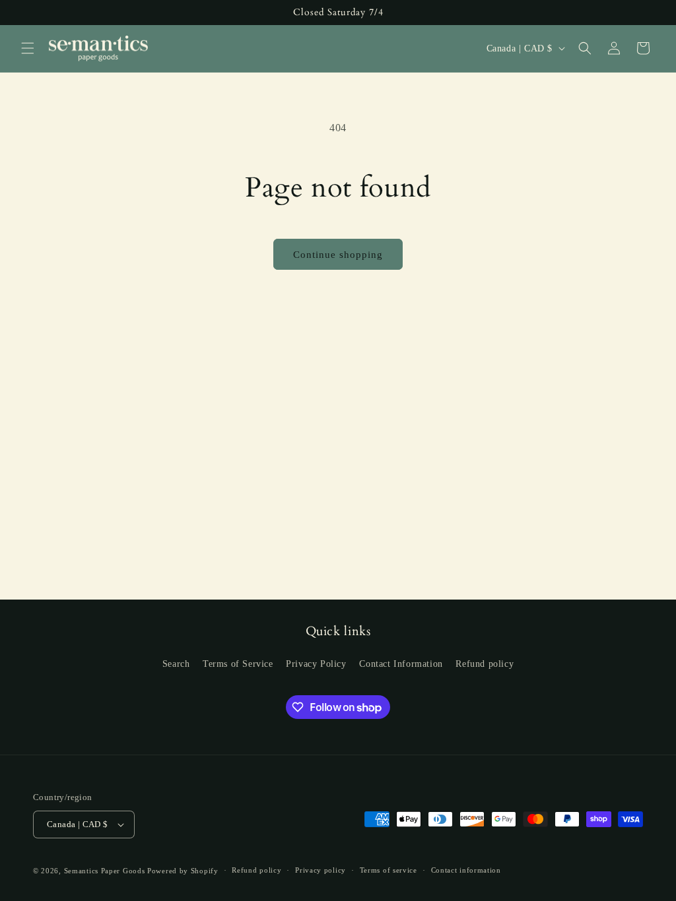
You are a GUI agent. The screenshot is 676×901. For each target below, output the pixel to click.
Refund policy (485, 664)
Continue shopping (338, 254)
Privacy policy (320, 870)
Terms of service (388, 870)
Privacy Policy (316, 664)
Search (176, 664)
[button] (27, 48)
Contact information (466, 870)
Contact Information (400, 664)
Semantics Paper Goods (104, 871)
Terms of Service (238, 664)
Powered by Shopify (183, 871)
